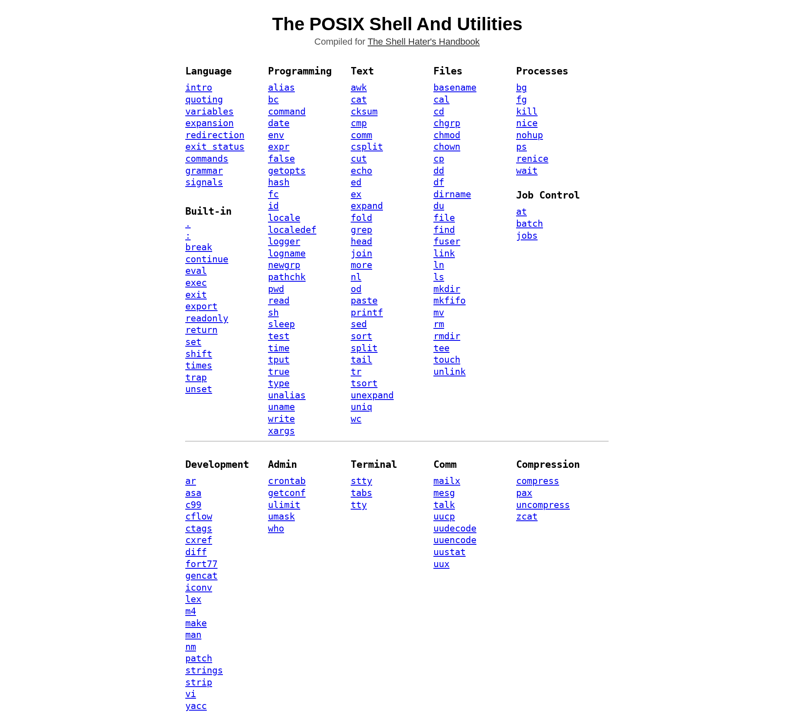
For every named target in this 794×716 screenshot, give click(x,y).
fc (273, 194)
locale (284, 218)
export (201, 306)
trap (196, 377)
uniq (361, 407)
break (198, 247)
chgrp (446, 123)
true (278, 371)
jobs (527, 235)
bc (273, 99)
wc (356, 419)
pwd (276, 289)
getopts (287, 170)
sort (361, 336)
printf (367, 312)
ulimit (284, 505)
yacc (196, 706)
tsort (364, 383)
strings (204, 670)
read (278, 300)
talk (444, 505)
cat (359, 99)
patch (198, 658)
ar (190, 481)
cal (441, 99)
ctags (198, 528)
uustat (449, 552)
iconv (198, 587)
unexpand (372, 395)
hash (278, 182)
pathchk (287, 277)
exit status (214, 146)
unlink (449, 371)
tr (356, 371)
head (361, 241)
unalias (287, 395)
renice (532, 158)
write (281, 419)
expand (367, 206)
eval (196, 271)
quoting (204, 99)
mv (438, 312)
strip (198, 682)
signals (204, 182)
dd (438, 170)
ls (438, 277)
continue (206, 259)
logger (284, 241)
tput (278, 359)
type (278, 383)
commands (206, 158)
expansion (209, 123)
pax (524, 493)
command (287, 111)
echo (361, 170)
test (278, 336)
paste (364, 300)
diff (196, 552)
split (364, 348)
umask (281, 516)
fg (521, 99)
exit (196, 295)
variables (209, 111)
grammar (204, 170)
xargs (281, 431)
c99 (193, 505)
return (201, 330)
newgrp (284, 265)
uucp (444, 516)
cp (438, 158)
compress (537, 481)
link (444, 253)
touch (446, 359)
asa (193, 493)
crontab (287, 481)
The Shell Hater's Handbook (424, 41)
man (193, 635)
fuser (446, 241)
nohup (529, 135)
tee (441, 348)
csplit (367, 146)
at (521, 211)
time (278, 348)
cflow (198, 516)
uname (281, 407)
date (278, 123)
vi (190, 694)
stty (361, 481)
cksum (364, 111)
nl (356, 277)
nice (527, 123)
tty (359, 505)
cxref (198, 540)
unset (198, 389)
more (361, 265)
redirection (214, 135)
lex (193, 599)
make (196, 623)
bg (521, 87)
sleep (281, 324)
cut (359, 158)
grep (361, 230)
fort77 (201, 564)
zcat (527, 516)
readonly (206, 318)
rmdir (446, 336)
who (276, 528)
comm (361, 135)
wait (527, 170)
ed (356, 182)
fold (361, 218)
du (438, 206)
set (193, 342)
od (356, 289)
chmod (446, 135)
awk (359, 87)
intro (198, 87)
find (444, 230)
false (281, 158)
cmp (359, 123)
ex (356, 194)
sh (273, 312)
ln (438, 265)
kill (527, 111)
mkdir (446, 289)
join (361, 253)
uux (441, 564)
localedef (292, 230)
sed (359, 324)
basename (454, 87)
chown (446, 146)
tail (361, 359)
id (273, 206)
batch (529, 223)
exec (196, 283)
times (198, 365)
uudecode (454, 528)
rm (438, 324)
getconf (287, 493)
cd (438, 111)
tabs (361, 493)
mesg (444, 493)
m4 (190, 611)
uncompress (543, 505)
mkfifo (449, 300)
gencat (201, 575)
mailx (446, 481)
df (438, 182)
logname (287, 253)
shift (198, 354)
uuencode (454, 540)
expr (278, 146)
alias (281, 87)
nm (190, 647)
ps (521, 146)
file (444, 218)
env (276, 135)
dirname (452, 194)
